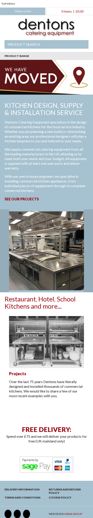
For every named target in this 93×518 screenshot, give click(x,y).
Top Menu (8, 3)
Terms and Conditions (22, 497)
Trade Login (22, 11)
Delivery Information (22, 489)
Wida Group (73, 514)
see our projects (22, 199)
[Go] (82, 44)
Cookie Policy (60, 497)
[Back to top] (46, 412)
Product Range (17, 56)
